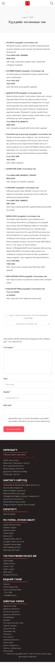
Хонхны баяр (8, 533)
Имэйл (7, 392)
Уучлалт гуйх (8, 566)
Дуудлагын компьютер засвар (15, 471)
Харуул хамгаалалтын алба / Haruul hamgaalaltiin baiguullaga (28, 316)
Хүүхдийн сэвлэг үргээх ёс (13, 541)
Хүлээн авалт (8, 642)
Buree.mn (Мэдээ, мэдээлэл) (14, 490)
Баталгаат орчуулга (11, 611)
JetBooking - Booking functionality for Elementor (29, 665)
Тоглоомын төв (9, 631)
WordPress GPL (3, 665)
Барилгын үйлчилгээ (11, 609)
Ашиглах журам (9, 514)
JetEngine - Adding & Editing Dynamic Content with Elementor (47, 665)
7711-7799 (8, 592)
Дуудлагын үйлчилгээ (11, 614)
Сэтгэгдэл (8, 347)
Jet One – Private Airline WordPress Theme (6, 665)
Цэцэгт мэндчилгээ (11, 645)
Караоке (6, 620)
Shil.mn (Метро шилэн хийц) (14, 502)
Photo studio (8, 651)
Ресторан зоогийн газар (13, 623)
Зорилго (6, 584)
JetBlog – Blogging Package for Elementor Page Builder (23, 665)
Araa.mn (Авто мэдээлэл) (13, 488)
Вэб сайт (7, 405)
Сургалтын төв (9, 628)
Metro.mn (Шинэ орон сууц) (14, 493)
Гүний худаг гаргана (11, 474)
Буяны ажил (8, 536)
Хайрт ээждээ (8, 569)
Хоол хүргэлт (8, 637)
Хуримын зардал (9, 527)
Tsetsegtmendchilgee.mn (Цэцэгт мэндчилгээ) (21, 496)
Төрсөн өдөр (8, 560)
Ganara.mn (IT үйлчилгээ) (13, 499)
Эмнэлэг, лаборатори (12, 648)
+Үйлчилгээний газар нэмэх (14, 454)
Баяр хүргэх (8, 572)
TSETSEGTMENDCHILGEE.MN (19, 555)
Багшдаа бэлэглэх (10, 574)
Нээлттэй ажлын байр (12, 589)
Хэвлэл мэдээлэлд (10, 587)
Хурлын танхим (9, 530)
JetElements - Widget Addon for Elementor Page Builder (40, 665)
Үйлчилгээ (7, 634)
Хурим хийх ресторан (12, 524)
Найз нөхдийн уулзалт (12, 547)
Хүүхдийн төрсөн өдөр (12, 544)
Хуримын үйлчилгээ (11, 639)
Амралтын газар (9, 606)
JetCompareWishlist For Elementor (34, 665)
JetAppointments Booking (14, 665)
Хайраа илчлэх (9, 563)
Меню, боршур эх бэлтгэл (13, 468)
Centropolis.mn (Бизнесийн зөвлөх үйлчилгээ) (21, 485)
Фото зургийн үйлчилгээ (13, 466)
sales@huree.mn (10, 595)
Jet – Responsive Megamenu (10, 665)
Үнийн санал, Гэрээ (11, 460)
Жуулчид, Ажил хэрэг (11, 550)
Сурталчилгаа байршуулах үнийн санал (19, 457)
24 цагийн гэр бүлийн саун (27, 324)
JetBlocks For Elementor (17, 665)
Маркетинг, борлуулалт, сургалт (16, 463)
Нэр (5, 378)
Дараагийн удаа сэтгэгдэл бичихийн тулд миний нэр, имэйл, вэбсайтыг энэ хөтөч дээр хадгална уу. (29, 419)
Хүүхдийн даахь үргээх (12, 538)
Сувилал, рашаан (10, 625)
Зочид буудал (8, 617)
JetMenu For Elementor (51, 665)
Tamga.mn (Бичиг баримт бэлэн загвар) (19, 504)
